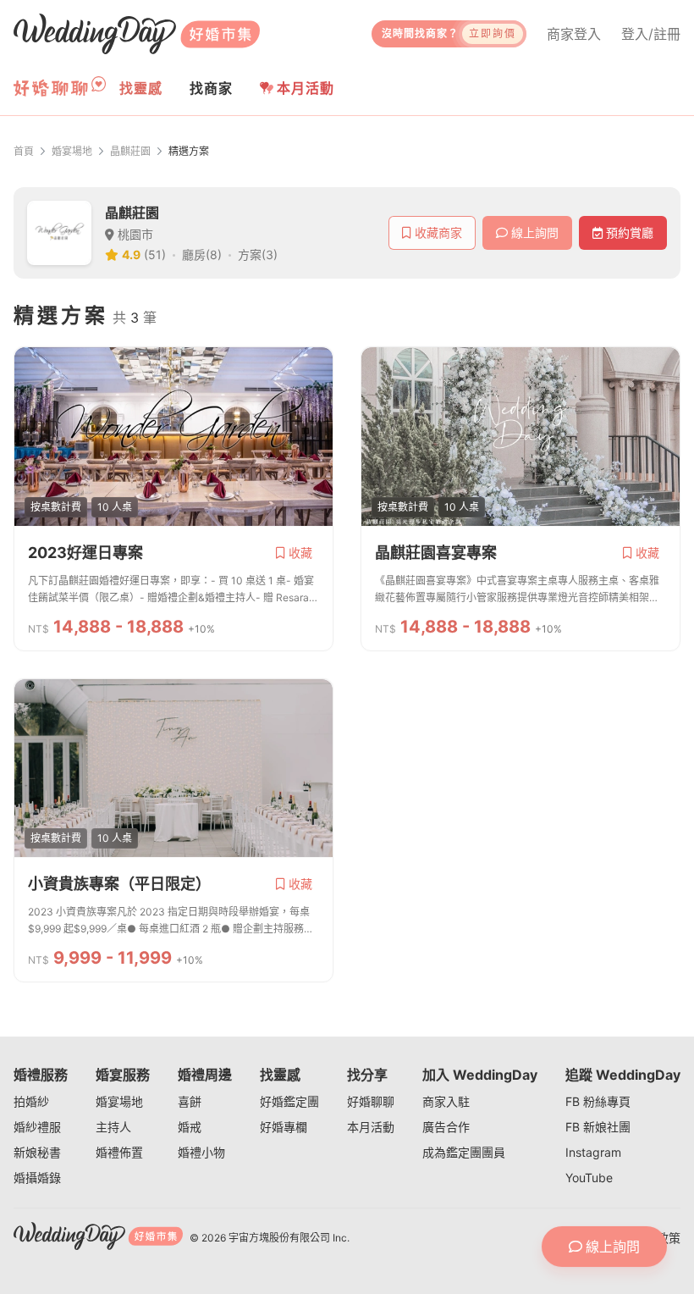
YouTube (589, 1177)
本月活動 (305, 88)
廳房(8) (202, 254)
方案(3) (258, 254)
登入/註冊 (650, 34)
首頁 (24, 151)
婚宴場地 (72, 151)
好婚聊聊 (370, 1101)
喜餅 (189, 1101)
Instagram (593, 1152)
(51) (155, 254)
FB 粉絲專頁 (598, 1101)
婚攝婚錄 (37, 1177)
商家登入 (574, 34)
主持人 (113, 1127)
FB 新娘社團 (598, 1127)
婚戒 (189, 1127)
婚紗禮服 (37, 1127)
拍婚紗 (31, 1101)
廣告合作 (446, 1127)
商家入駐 (446, 1101)
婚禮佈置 (119, 1152)
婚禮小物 (201, 1152)
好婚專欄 (283, 1127)
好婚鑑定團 (289, 1101)
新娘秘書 (37, 1152)
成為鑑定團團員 (463, 1152)
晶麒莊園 (130, 151)
